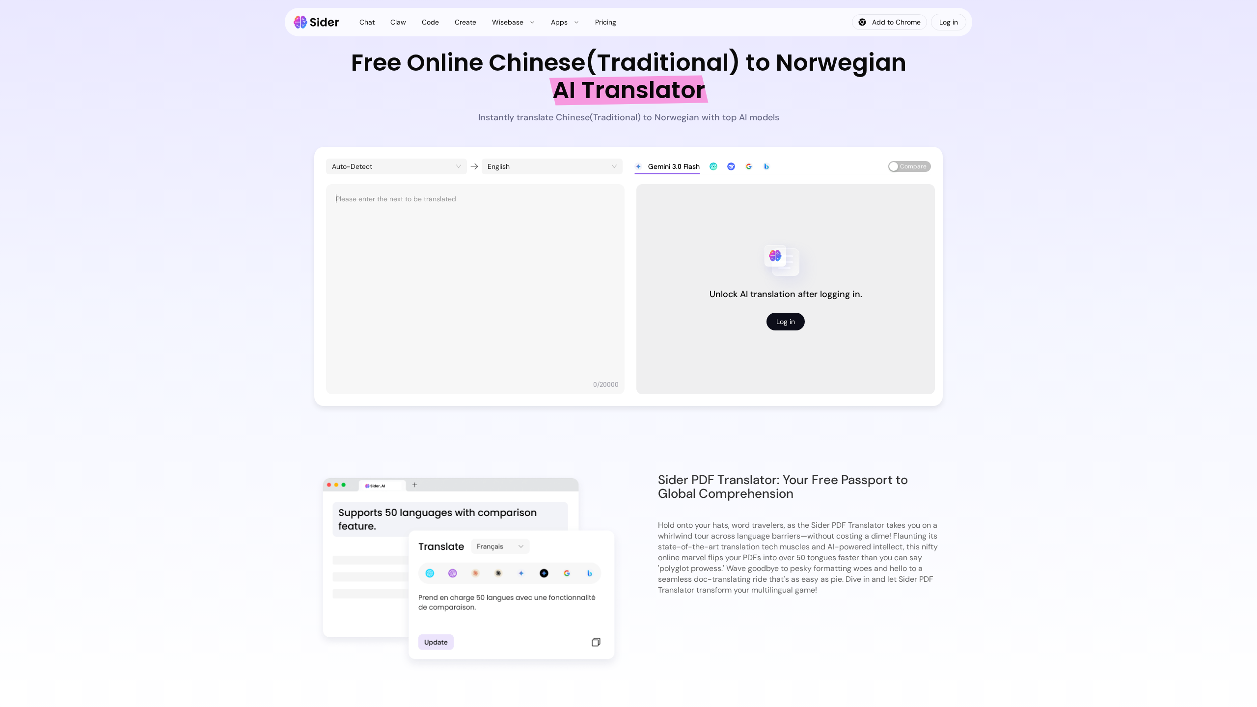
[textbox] (475, 284)
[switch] (909, 166)
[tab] (667, 166)
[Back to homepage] (316, 22)
